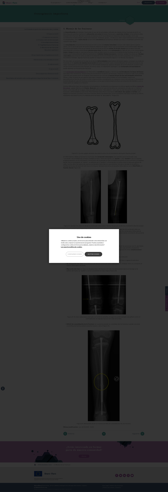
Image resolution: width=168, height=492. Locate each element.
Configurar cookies (75, 254)
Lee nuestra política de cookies (71, 247)
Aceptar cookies (93, 254)
